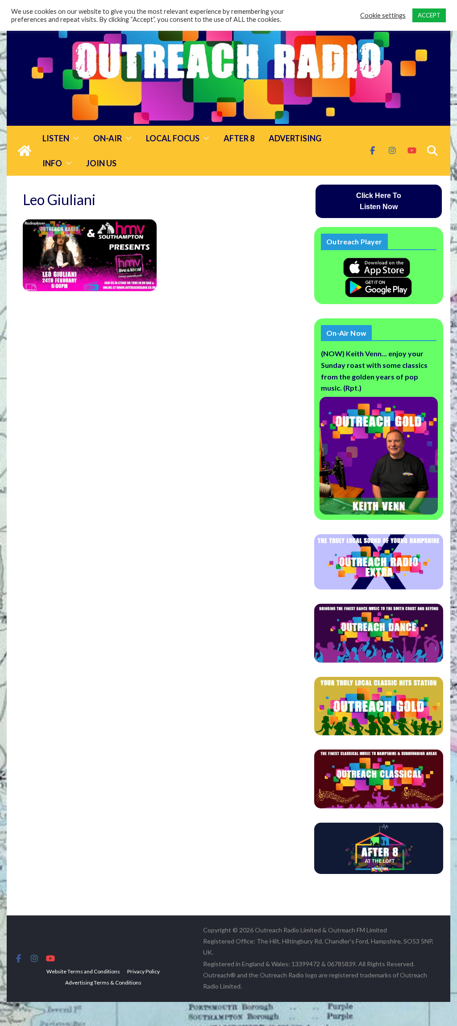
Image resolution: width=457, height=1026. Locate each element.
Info (52, 163)
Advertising (295, 138)
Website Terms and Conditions (83, 971)
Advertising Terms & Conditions (103, 982)
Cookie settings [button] (383, 15)
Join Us (101, 163)
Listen (55, 138)
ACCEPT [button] (429, 15)
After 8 (239, 138)
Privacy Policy (143, 971)
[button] (74, 138)
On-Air (107, 138)
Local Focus (172, 138)
